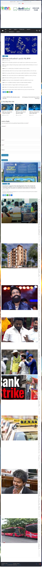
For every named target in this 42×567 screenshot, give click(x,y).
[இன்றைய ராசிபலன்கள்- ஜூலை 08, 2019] (35, 104)
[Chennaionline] (2, 30)
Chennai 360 (21, 29)
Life (5, 31)
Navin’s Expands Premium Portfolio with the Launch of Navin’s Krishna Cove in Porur (39, 260)
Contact (18, 31)
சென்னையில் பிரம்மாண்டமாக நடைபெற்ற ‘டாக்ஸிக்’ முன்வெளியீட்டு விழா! (39, 297)
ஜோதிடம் (7, 56)
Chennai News (5, 183)
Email (2, 145)
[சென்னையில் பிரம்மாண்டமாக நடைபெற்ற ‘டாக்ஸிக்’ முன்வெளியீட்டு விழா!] (19, 301)
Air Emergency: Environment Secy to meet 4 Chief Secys (30, 97)
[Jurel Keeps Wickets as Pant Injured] (19, 362)
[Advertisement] (21, 20)
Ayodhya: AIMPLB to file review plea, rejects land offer (11, 97)
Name (2, 140)
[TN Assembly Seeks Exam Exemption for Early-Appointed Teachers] (19, 333)
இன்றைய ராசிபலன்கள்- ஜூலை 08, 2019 (34, 112)
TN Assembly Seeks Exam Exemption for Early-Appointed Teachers (39, 329)
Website (3, 149)
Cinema (15, 29)
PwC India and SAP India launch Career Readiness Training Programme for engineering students (39, 217)
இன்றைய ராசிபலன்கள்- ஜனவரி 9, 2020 (21, 112)
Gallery (28, 29)
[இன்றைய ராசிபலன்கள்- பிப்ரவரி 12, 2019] (7, 104)
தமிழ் (5, 29)
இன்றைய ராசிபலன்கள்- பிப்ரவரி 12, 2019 (7, 112)
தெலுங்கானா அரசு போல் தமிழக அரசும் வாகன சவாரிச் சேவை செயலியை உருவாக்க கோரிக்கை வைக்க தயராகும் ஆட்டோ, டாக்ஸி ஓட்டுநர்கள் (39, 438)
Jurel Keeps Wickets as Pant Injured (39, 358)
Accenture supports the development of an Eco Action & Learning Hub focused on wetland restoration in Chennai (18, 187)
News (10, 29)
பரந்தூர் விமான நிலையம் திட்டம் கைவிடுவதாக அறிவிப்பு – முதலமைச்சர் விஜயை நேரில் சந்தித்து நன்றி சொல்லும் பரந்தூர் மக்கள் (39, 490)
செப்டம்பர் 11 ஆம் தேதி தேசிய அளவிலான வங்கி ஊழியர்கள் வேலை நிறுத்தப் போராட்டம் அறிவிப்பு (39, 391)
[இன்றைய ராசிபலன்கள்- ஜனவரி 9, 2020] (21, 104)
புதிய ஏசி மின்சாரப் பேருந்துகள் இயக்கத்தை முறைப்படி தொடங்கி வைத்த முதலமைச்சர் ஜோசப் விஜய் (39, 534)
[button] (6, 29)
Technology (11, 31)
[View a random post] (39, 30)
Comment (3, 126)
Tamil (3, 56)
